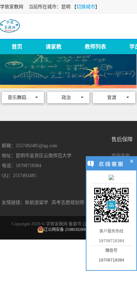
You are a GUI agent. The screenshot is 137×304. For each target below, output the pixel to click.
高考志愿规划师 (68, 202)
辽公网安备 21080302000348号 (70, 229)
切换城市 (85, 6)
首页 (17, 47)
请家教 (54, 47)
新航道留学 (36, 202)
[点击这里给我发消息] (111, 178)
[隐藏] (131, 162)
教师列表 (95, 47)
